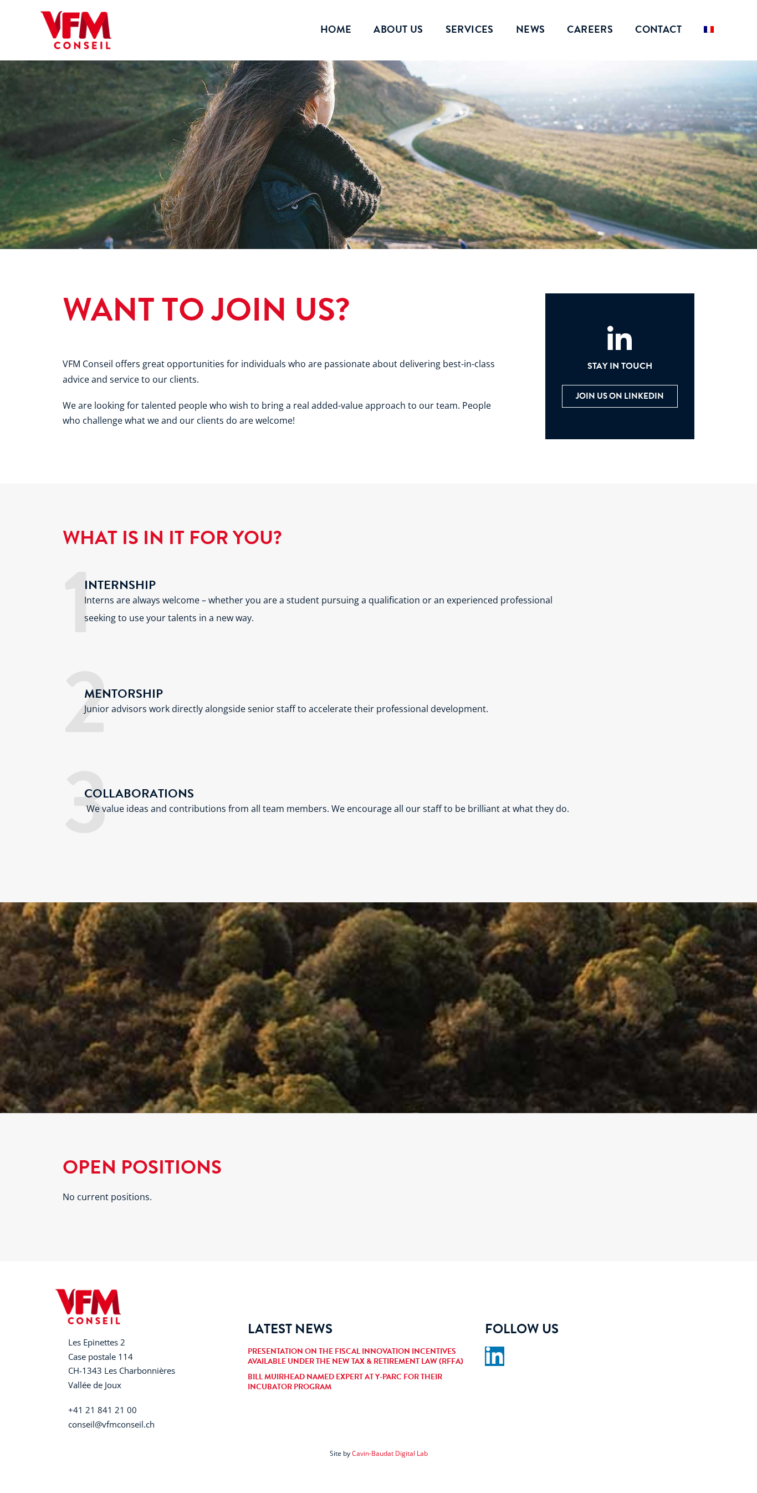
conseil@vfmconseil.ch (111, 1424)
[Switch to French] (709, 29)
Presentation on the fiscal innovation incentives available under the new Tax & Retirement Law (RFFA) (355, 1356)
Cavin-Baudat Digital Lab (390, 1453)
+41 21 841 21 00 (102, 1409)
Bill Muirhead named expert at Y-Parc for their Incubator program (345, 1382)
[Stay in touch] (619, 339)
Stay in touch (619, 366)
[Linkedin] (494, 1356)
